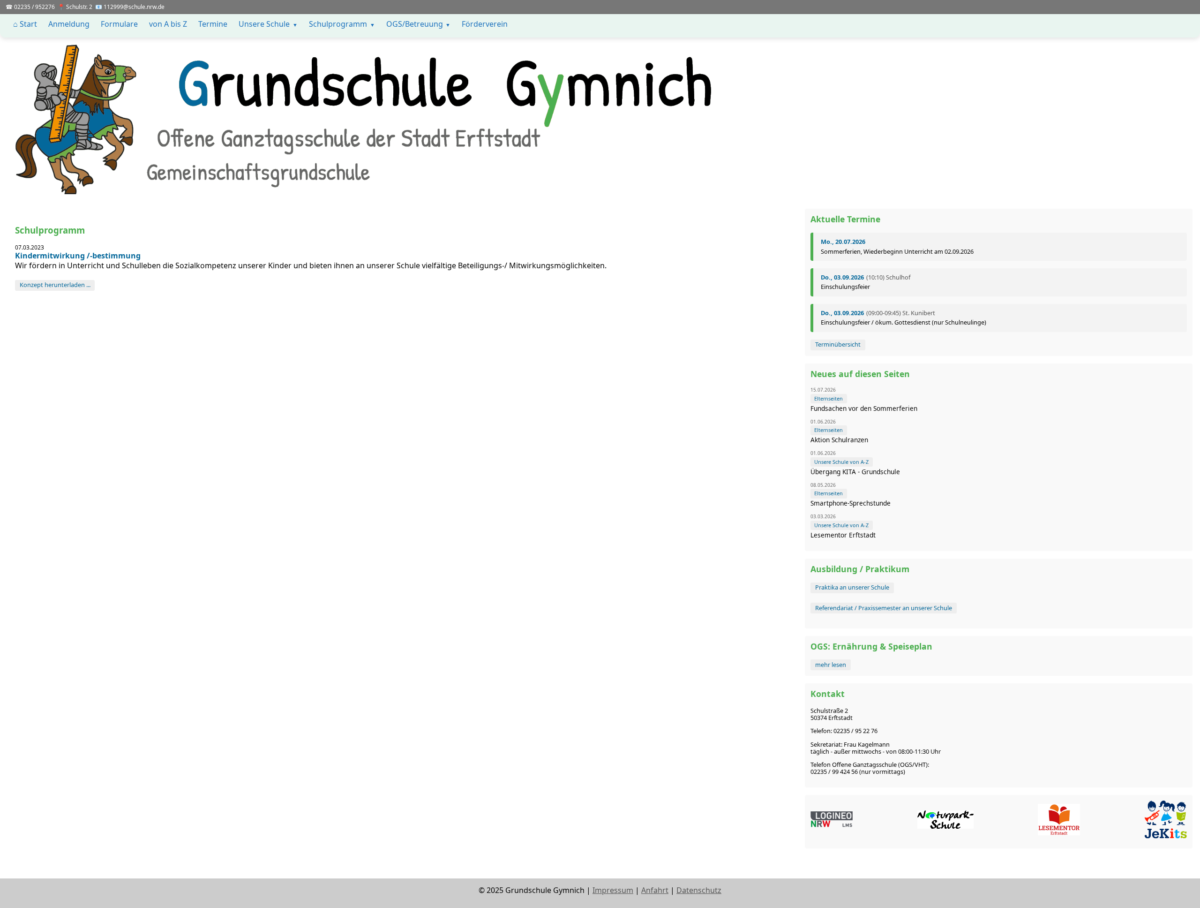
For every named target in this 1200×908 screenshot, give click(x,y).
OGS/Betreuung (414, 24)
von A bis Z (168, 24)
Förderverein (485, 24)
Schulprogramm (338, 24)
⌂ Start (25, 24)
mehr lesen (830, 664)
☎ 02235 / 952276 (30, 7)
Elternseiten (828, 398)
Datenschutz (698, 890)
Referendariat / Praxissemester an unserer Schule (883, 608)
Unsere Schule (264, 24)
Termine (212, 24)
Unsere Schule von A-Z (841, 461)
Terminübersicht (838, 344)
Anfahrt (654, 890)
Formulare (119, 24)
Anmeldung (69, 24)
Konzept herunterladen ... (55, 284)
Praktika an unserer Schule (852, 587)
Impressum (612, 890)
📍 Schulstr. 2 (75, 7)
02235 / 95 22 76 (855, 730)
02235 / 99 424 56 (834, 771)
